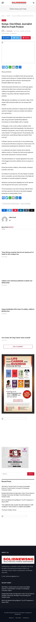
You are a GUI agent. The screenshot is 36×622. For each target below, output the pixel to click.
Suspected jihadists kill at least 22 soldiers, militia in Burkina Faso (18, 310)
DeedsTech (18, 614)
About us (11, 617)
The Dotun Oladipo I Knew (9, 510)
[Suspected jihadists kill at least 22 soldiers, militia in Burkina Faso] (18, 297)
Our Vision (18, 617)
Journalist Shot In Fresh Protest (11, 203)
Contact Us (26, 617)
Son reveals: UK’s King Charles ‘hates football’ (16, 338)
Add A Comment (18, 346)
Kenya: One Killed (25, 203)
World (4, 20)
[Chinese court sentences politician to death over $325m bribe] (18, 269)
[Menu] (3, 3)
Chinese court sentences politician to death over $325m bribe (17, 282)
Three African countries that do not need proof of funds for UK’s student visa (18, 253)
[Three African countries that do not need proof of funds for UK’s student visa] (18, 240)
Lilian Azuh (9, 31)
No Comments (6, 33)
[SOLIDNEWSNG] (18, 2)
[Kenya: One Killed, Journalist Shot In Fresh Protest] (18, 52)
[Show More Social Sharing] (32, 37)
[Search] (33, 3)
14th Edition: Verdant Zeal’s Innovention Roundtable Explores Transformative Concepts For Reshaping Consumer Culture (16, 488)
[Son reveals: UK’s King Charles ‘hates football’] (18, 326)
